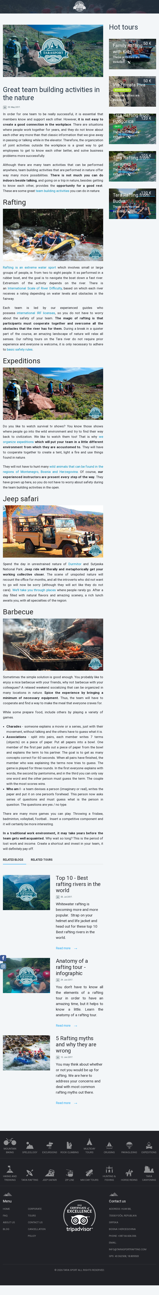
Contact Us (35, 1222)
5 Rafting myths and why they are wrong (76, 1044)
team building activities (52, 191)
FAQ (5, 1215)
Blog (6, 1229)
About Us (9, 1222)
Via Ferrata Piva (129, 85)
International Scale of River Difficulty (35, 288)
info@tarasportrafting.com (127, 1249)
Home (6, 1208)
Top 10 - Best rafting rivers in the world (78, 884)
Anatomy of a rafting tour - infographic (72, 967)
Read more (63, 948)
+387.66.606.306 (127, 1235)
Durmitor (74, 564)
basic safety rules (20, 349)
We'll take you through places (34, 590)
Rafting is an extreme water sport (29, 267)
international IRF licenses (36, 313)
